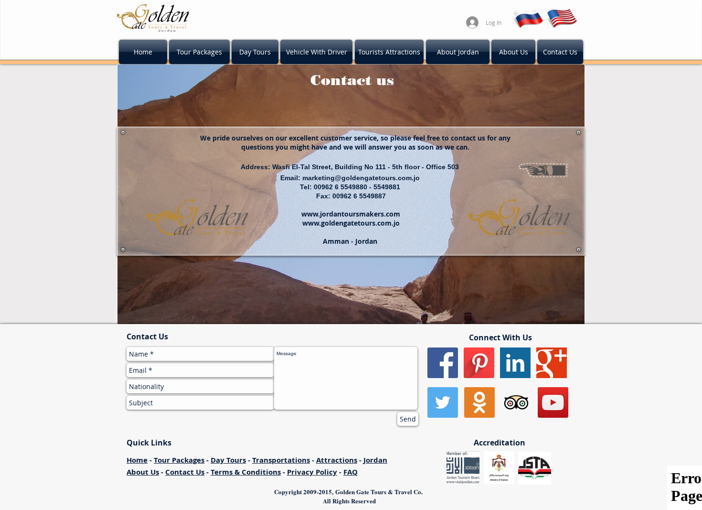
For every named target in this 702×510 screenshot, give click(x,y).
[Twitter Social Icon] (442, 402)
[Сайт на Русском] (527, 16)
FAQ (350, 472)
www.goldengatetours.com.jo (351, 223)
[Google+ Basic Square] (551, 362)
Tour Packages (179, 460)
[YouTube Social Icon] (553, 402)
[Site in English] (562, 16)
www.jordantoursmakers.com (350, 213)
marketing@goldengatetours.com (357, 178)
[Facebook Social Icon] (442, 362)
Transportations (281, 460)
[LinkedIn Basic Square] (515, 362)
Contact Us (184, 472)
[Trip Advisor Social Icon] (516, 402)
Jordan (375, 460)
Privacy (301, 472)
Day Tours (228, 460)
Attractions (336, 460)
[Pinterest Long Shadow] (479, 362)
